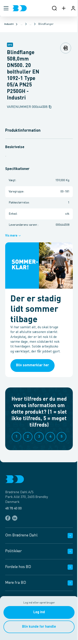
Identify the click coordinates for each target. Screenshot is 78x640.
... (22, 24)
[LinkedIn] (14, 518)
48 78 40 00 (13, 508)
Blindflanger (46, 24)
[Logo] (19, 8)
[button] (6, 8)
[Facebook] (7, 518)
